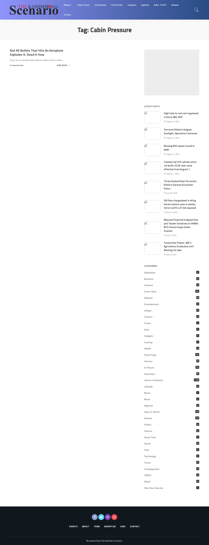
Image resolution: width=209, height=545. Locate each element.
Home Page (150, 355)
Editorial (148, 298)
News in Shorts (152, 412)
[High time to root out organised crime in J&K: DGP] (152, 117)
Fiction (147, 323)
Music (147, 399)
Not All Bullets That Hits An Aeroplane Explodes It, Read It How (36, 52)
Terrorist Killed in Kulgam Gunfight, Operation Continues (180, 131)
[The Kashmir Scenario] (34, 10)
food (146, 329)
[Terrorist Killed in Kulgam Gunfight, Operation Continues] (152, 134)
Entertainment (151, 304)
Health (147, 348)
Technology (150, 456)
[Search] (196, 10)
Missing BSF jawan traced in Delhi (179, 148)
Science (148, 431)
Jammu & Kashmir (153, 380)
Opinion (148, 418)
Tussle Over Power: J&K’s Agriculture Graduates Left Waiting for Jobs (179, 246)
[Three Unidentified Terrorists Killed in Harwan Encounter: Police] (152, 187)
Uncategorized (151, 469)
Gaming (148, 342)
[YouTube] (114, 517)
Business (148, 279)
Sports (147, 443)
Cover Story (150, 291)
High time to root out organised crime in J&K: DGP (181, 115)
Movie (147, 393)
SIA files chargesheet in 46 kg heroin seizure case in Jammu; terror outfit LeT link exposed (180, 204)
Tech (146, 450)
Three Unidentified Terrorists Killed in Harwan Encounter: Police (180, 184)
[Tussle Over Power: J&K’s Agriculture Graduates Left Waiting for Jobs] (152, 249)
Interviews (149, 374)
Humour (148, 361)
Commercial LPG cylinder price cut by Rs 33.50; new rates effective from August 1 (180, 165)
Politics (147, 424)
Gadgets (148, 336)
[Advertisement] (171, 72)
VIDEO (147, 475)
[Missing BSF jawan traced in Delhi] (152, 150)
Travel (147, 462)
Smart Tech (150, 437)
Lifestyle (148, 386)
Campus (148, 285)
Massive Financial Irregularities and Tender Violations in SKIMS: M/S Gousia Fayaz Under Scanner (181, 225)
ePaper (148, 310)
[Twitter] (101, 517)
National (148, 405)
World (147, 481)
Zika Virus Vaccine (153, 488)
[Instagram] (108, 517)
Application (149, 272)
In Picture (149, 367)
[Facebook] (95, 517)
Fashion (148, 317)
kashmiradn (18, 65)
